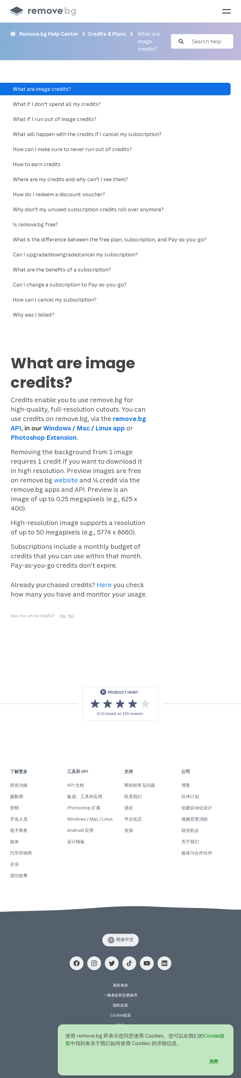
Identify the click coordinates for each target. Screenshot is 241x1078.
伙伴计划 (190, 796)
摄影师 (16, 796)
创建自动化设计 (196, 808)
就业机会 (190, 830)
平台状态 (133, 819)
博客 (185, 785)
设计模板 (76, 841)
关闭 (213, 1061)
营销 (14, 808)
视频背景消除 (194, 819)
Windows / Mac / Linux (90, 819)
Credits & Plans (107, 33)
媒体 (14, 841)
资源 (128, 830)
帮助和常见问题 (139, 785)
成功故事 (19, 875)
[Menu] (226, 11)
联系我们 (133, 796)
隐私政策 (120, 1005)
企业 (14, 864)
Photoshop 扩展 (83, 808)
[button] (76, 963)
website (66, 480)
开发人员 (19, 819)
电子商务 (19, 830)
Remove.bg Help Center (48, 33)
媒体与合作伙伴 (196, 853)
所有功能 (19, 785)
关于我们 (190, 841)
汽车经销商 (21, 853)
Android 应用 (80, 830)
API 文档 (75, 785)
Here (104, 585)
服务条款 (120, 985)
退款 (128, 808)
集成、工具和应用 (84, 796)
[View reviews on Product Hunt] (120, 704)
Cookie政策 (120, 1015)
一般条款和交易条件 (120, 995)
